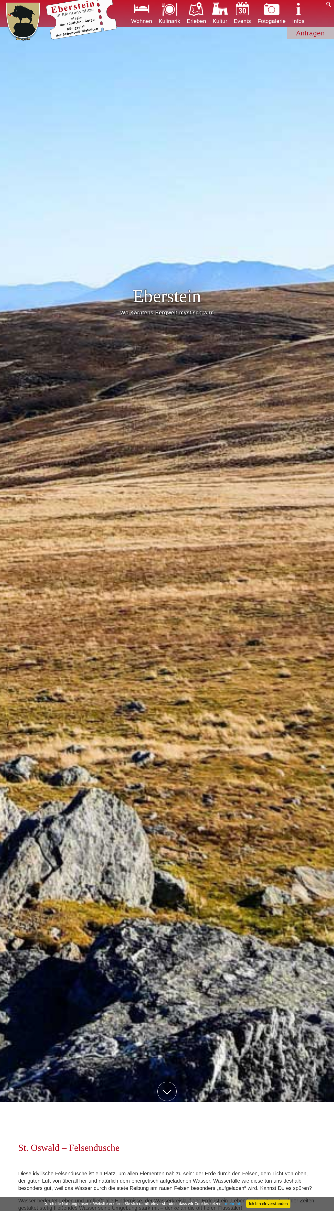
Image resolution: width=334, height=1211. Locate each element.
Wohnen (141, 21)
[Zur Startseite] (23, 22)
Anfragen (310, 33)
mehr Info (234, 1204)
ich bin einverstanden (268, 1204)
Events (242, 21)
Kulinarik (169, 21)
